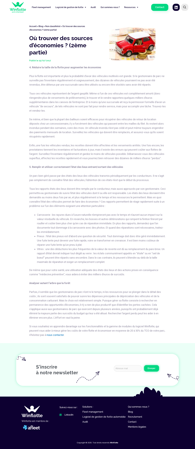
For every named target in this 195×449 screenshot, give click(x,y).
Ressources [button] (129, 7)
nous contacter (55, 334)
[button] (159, 7)
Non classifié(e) (52, 26)
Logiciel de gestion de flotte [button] (69, 7)
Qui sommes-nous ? (110, 7)
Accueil (33, 26)
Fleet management (41, 7)
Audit (93, 7)
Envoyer (151, 368)
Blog (41, 26)
